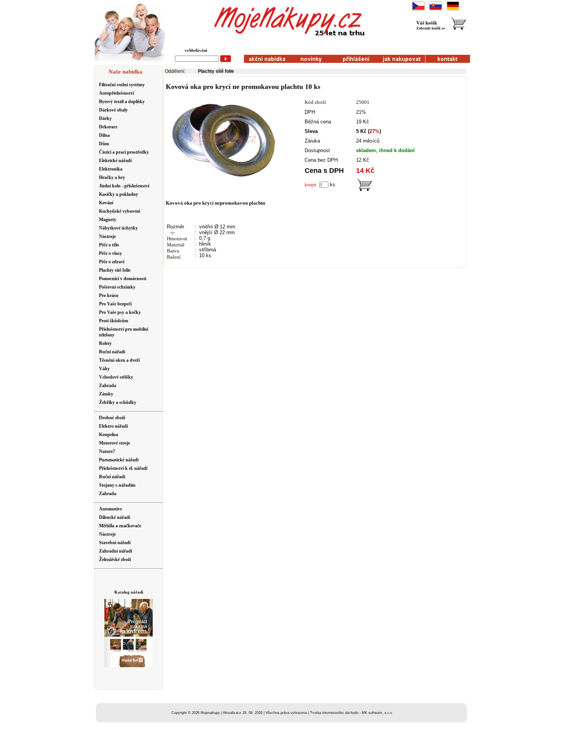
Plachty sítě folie (216, 71)
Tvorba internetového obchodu (334, 713)
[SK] (436, 10)
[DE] (453, 10)
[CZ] (418, 10)
